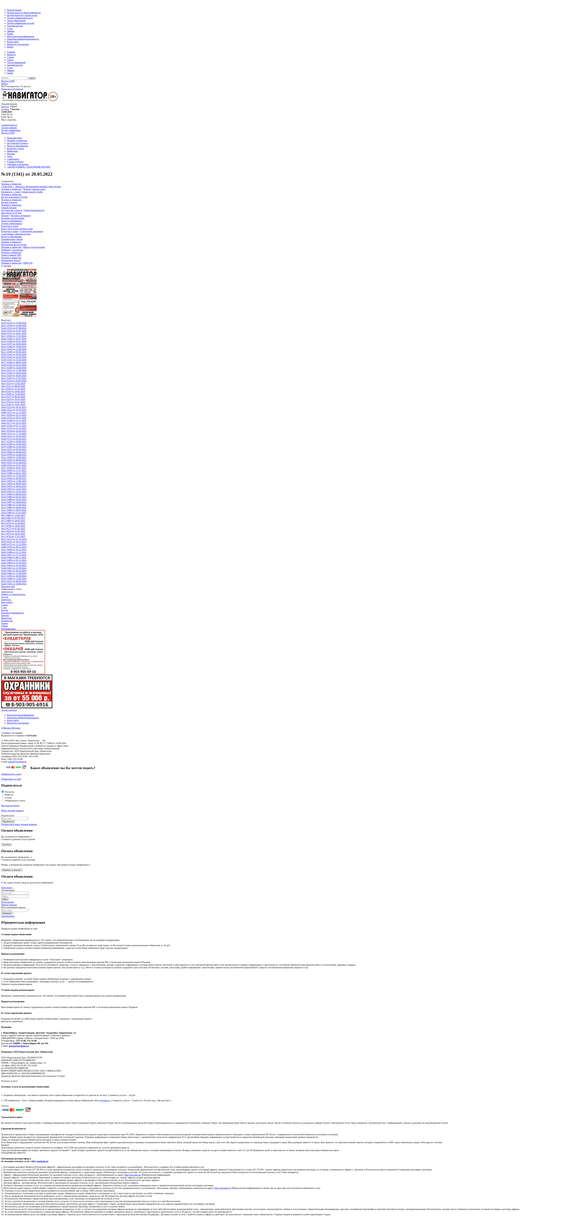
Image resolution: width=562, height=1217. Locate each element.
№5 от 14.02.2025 (13, 526)
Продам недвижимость (12, 613)
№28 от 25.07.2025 (13, 465)
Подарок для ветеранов (12, 218)
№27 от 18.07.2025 (13, 468)
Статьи (33, 15)
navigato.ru (105, 1100)
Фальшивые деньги (11, 260)
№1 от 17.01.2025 (13, 536)
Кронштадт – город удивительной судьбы (22, 192)
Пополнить (6, 887)
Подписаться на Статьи (18, 15)
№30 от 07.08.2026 (13, 328)
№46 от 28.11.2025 (13, 417)
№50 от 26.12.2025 (13, 407)
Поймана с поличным (12, 250)
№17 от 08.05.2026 (13, 362)
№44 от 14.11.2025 (13, 423)
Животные (12, 151)
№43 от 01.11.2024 (13, 560)
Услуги (4, 597)
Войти (10, 47)
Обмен (4, 626)
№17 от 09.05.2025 (13, 494)
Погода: (5, 106)
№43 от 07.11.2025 (13, 425)
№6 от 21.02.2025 (13, 523)
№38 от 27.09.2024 (13, 573)
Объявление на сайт (11, 779)
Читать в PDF (8, 81)
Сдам (3, 607)
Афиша (10, 31)
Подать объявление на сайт (20, 23)
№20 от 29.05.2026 (13, 354)
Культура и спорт (15, 148)
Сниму (4, 605)
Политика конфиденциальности (23, 39)
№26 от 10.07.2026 (13, 338)
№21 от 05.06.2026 (13, 352)
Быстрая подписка (10, 805)
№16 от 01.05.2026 (13, 365)
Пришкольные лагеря (12, 239)
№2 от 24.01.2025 (13, 533)
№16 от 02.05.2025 (13, 497)
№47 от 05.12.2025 (13, 415)
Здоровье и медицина (18, 164)
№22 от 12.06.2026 (13, 349)
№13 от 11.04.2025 (13, 504)
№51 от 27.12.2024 (13, 539)
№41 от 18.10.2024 (13, 565)
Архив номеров (9, 127)
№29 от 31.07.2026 (13, 330)
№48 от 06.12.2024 (13, 547)
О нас (10, 28)
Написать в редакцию (18, 44)
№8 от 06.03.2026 (13, 386)
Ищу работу (7, 602)
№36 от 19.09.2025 (13, 444)
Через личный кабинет (12, 810)
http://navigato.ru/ (133, 1175)
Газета (29, 18)
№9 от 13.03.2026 (13, 383)
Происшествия (14, 138)
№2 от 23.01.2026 (13, 402)
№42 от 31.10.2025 (13, 428)
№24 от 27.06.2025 (13, 475)
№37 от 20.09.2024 (13, 576)
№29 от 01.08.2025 (13, 462)
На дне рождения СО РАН (14, 197)
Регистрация (7, 902)
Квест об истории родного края (17, 228)
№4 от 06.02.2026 (13, 396)
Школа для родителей (34, 247)
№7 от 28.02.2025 (13, 520)
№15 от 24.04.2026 (13, 367)
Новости (36, 12)
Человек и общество (17, 140)
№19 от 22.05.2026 (13, 357)
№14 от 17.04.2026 (13, 370)
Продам (5, 615)
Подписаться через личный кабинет (19, 824)
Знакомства (7, 620)
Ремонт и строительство (13, 594)
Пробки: (5, 109)
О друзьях (6, 265)
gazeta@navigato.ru (17, 761)
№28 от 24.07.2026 (13, 333)
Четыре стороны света (34, 189)
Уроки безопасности (34, 210)
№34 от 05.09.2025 (13, 449)
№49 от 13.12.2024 (13, 544)
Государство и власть (17, 143)
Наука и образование (17, 146)
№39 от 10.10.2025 (13, 436)
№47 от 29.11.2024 (13, 549)
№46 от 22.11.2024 (13, 552)
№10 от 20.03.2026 (13, 381)
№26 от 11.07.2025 (13, 470)
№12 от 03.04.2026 (13, 375)
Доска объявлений (16, 20)
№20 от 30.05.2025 (13, 486)
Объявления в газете (15, 800)
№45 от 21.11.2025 (13, 420)
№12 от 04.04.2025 (13, 507)
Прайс (10, 34)
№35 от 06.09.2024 (13, 581)
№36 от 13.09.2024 (13, 578)
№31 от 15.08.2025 (13, 457)
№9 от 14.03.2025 (13, 515)
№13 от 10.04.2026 (13, 373)
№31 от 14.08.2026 (13, 325)
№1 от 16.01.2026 (13, 404)
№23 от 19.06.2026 (13, 346)
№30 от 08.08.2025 (13, 460)
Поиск (10, 10)
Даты (9, 156)
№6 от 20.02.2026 (13, 391)
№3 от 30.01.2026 (13, 399)
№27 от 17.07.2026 (13, 336)
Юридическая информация (20, 36)
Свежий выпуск (9, 125)
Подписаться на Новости (19, 12)
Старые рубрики (15, 161)
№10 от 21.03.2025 (13, 512)
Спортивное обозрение (31, 231)
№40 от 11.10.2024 (13, 568)
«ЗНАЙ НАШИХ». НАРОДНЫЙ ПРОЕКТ (28, 167)
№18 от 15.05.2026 (13, 359)
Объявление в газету (11, 774)
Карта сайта (13, 41)
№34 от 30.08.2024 (13, 584)
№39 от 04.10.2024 (13, 570)
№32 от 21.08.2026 (13, 323)
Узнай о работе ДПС (11, 255)
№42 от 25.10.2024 (13, 562)
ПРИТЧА (28, 263)
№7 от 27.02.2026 (13, 388)
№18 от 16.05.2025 (13, 491)
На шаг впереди (9, 202)
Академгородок (15, 26)
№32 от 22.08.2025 (13, 454)
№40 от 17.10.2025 (13, 433)
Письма (11, 153)
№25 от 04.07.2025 (13, 473)
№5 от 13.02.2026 (13, 394)
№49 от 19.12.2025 (13, 410)
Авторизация (7, 916)
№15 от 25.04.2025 (13, 499)
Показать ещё (8, 586)
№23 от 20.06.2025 (13, 478)
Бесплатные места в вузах (14, 244)
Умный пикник (9, 207)
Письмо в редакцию (21, 215)
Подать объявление (16, 18)
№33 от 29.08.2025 (13, 452)
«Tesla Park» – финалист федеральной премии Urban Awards (31, 186)
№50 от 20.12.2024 (13, 541)
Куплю (4, 610)
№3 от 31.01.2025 (13, 531)
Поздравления (8, 628)
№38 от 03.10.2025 (13, 439)
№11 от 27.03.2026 (13, 378)
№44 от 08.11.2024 (13, 557)
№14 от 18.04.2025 (13, 502)
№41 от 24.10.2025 (13, 431)
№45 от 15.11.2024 (13, 555)
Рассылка (9, 792)
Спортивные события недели (15, 234)
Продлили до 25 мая (11, 213)
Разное (4, 623)
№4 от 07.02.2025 (13, 528)
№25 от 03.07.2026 (13, 341)
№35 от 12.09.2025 (13, 446)
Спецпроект (13, 159)
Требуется (6, 599)
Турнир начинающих (11, 223)
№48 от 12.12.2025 (13, 412)
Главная (17, 10)
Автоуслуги (7, 591)
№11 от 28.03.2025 (13, 510)
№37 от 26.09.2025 (13, 441)
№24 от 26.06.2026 (13, 344)
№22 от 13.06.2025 (13, 481)
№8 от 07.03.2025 (13, 518)
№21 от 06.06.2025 (13, 483)
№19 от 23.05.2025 (13, 489)
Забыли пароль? (9, 905)
